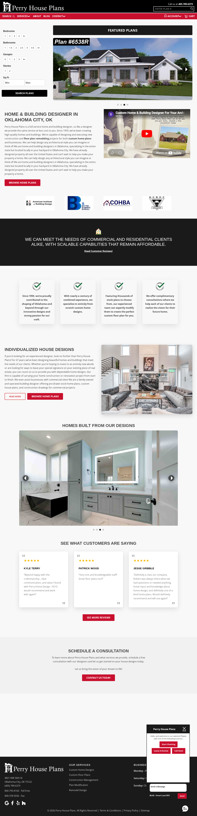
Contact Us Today (98, 677)
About (37, 16)
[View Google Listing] (7, 804)
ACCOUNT (173, 16)
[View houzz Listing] (24, 804)
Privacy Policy (131, 810)
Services (22, 16)
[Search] (192, 9)
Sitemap (145, 810)
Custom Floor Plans (79, 774)
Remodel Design (78, 790)
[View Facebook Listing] (12, 804)
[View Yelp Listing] (18, 804)
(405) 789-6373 (12, 785)
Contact (57, 16)
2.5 (21, 47)
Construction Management (83, 780)
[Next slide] (186, 69)
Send (182, 796)
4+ (38, 47)
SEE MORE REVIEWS (98, 617)
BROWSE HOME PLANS (22, 182)
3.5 (32, 47)
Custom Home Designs (81, 769)
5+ (24, 36)
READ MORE (15, 396)
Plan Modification (78, 785)
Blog (46, 16)
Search (7, 16)
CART (191, 16)
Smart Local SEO (163, 795)
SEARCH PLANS (24, 93)
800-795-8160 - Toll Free (17, 790)
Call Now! (178, 750)
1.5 (10, 47)
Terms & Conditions (110, 810)
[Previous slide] (59, 69)
